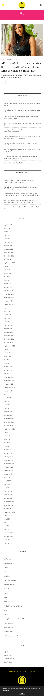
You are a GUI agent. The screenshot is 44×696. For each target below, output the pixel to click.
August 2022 (8, 391)
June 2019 (7, 519)
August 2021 (8, 432)
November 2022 (9, 380)
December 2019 (9, 502)
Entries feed (8, 655)
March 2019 (8, 522)
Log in (6, 652)
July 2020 (7, 477)
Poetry (6, 614)
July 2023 (7, 353)
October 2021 (8, 425)
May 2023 (7, 360)
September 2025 (9, 263)
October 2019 (8, 508)
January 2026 (8, 249)
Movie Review (8, 589)
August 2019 (8, 515)
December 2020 (9, 460)
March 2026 (8, 242)
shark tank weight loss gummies (14, 200)
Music (5, 597)
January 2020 (8, 498)
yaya (5, 180)
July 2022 (7, 394)
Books (6, 567)
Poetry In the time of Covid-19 (14, 619)
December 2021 (9, 418)
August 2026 (8, 225)
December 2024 (9, 294)
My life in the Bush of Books (13, 606)
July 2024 (7, 311)
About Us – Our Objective (17, 671)
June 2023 (7, 356)
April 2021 (7, 446)
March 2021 (7, 450)
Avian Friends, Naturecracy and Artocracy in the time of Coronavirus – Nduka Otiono (21, 194)
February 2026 (8, 245)
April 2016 (7, 526)
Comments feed (9, 658)
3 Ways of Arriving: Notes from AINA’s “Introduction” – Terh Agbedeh (19, 181)
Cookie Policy (6, 690)
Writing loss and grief (11, 636)
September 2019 (9, 512)
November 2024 (9, 297)
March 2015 (8, 543)
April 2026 (7, 238)
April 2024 (7, 322)
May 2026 (7, 235)
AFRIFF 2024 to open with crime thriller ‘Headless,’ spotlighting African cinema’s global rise (21, 67)
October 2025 (8, 259)
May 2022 (7, 401)
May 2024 (7, 318)
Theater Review (9, 623)
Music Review (8, 602)
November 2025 (9, 256)
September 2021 (9, 429)
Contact (32, 671)
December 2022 (9, 377)
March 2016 (8, 529)
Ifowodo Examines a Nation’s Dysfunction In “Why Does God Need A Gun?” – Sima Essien (22, 137)
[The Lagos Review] (22, 5)
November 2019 (9, 505)
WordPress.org (8, 662)
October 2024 (8, 301)
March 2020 (8, 491)
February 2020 (8, 495)
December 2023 (9, 335)
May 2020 (7, 484)
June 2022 (7, 398)
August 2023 (8, 349)
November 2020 (9, 463)
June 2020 (7, 481)
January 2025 (8, 290)
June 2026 (7, 232)
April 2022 (7, 405)
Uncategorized (9, 627)
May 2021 (7, 443)
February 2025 (8, 287)
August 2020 (8, 474)
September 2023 (9, 346)
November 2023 (9, 339)
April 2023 (7, 363)
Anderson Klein (9, 194)
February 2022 (8, 412)
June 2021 (7, 439)
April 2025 (7, 280)
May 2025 (7, 277)
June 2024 (7, 315)
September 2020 (9, 470)
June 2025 (7, 273)
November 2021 (9, 422)
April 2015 (7, 540)
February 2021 (8, 453)
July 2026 (7, 228)
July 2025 (7, 270)
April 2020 (7, 488)
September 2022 (9, 387)
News (2, 59)
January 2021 (8, 457)
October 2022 (8, 384)
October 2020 (8, 467)
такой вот (7, 207)
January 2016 (8, 536)
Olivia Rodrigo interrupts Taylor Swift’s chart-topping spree (20, 201)
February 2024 (8, 328)
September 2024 (9, 304)
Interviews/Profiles (10, 580)
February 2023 (8, 370)
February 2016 (8, 533)
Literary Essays (9, 584)
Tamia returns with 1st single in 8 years (16, 163)
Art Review (7, 559)
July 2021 (7, 436)
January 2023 (8, 373)
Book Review (8, 563)
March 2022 (8, 408)
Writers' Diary (8, 631)
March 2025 (8, 283)
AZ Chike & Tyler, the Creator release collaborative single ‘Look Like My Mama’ (20, 157)
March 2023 (8, 367)
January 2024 (8, 332)
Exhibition (7, 576)
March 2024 (8, 325)
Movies (6, 593)
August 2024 (8, 308)
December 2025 (9, 252)
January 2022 (8, 415)
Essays (6, 572)
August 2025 (8, 266)
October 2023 (8, 342)
